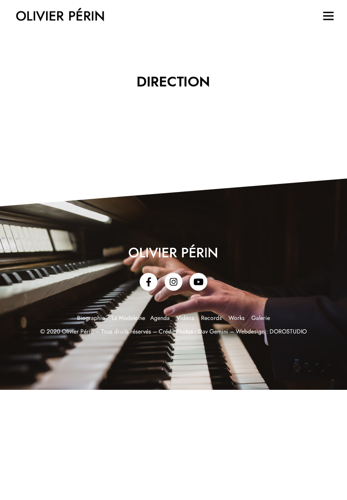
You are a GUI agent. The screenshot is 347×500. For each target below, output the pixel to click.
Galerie (260, 318)
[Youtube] (198, 282)
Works (237, 318)
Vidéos (185, 318)
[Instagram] (173, 282)
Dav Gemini (213, 332)
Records (211, 318)
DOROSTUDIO (288, 332)
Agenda (160, 318)
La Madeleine (129, 318)
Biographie (92, 318)
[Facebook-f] (148, 282)
